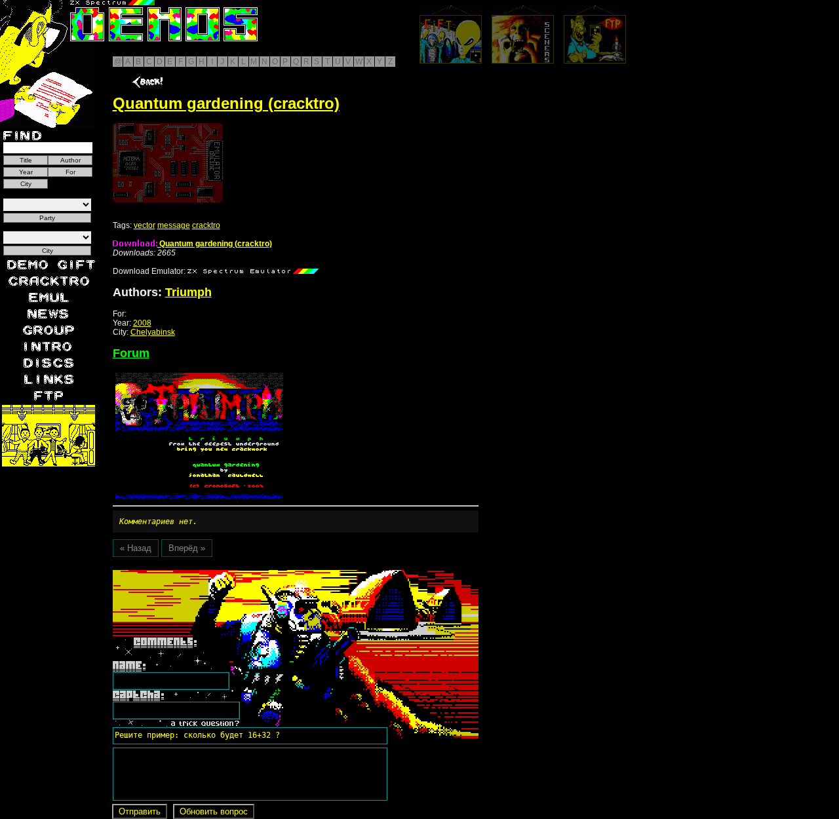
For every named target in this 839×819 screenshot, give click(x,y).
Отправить (140, 811)
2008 (142, 323)
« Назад (135, 548)
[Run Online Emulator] (168, 162)
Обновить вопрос (214, 811)
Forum (131, 353)
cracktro (206, 225)
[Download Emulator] (253, 271)
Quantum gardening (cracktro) (214, 243)
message (173, 225)
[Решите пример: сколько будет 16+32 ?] (195, 574)
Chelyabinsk (152, 332)
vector (144, 225)
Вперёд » (186, 548)
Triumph (188, 292)
